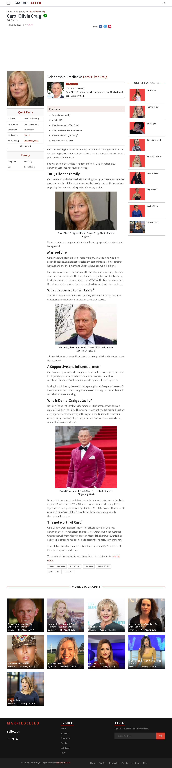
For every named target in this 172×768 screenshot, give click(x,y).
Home (63, 728)
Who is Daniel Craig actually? (65, 135)
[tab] (86, 109)
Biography (65, 738)
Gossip (64, 743)
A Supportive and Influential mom (67, 130)
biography (20, 11)
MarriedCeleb (23, 723)
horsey (30, 25)
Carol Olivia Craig (57, 566)
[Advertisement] (86, 50)
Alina (12, 630)
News (63, 753)
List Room (65, 748)
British (27, 135)
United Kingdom (31, 140)
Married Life (57, 120)
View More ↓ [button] (25, 146)
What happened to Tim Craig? (65, 125)
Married (28, 3)
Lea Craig (69, 572)
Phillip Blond (103, 566)
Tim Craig (89, 566)
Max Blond (75, 566)
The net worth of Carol (62, 140)
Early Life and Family (61, 115)
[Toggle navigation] (10, 3)
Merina (53, 630)
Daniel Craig (54, 572)
